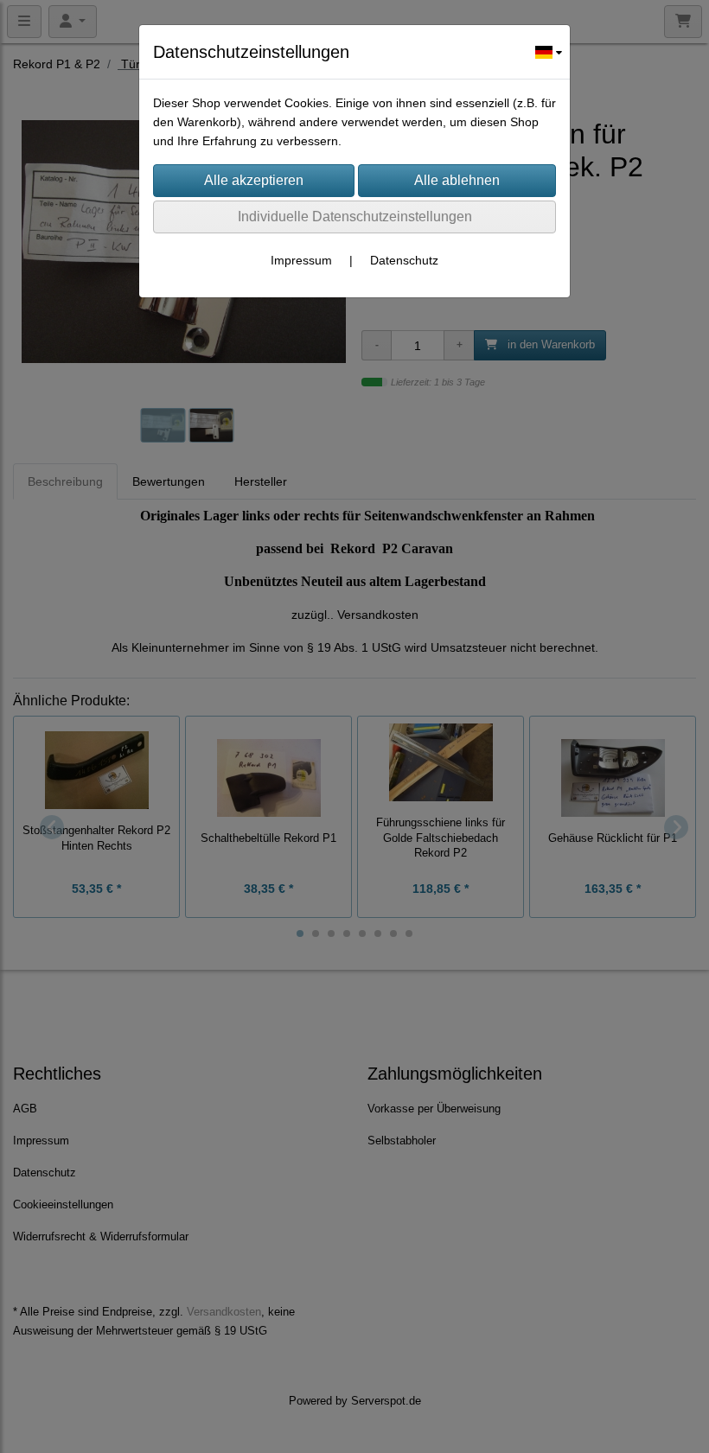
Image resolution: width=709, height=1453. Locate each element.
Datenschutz (404, 260)
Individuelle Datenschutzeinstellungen (355, 216)
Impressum (301, 260)
